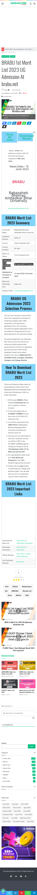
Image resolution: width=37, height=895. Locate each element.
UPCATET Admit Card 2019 (8, 691)
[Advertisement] (18, 27)
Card (26, 811)
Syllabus (5, 775)
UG (27, 595)
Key (5, 818)
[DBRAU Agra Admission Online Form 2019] (27, 665)
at (7, 591)
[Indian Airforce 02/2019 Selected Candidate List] (27, 683)
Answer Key (7, 768)
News (4, 778)
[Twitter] (9, 123)
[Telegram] (28, 123)
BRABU (15, 591)
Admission (27, 587)
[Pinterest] (19, 123)
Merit (19, 595)
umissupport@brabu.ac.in (23, 291)
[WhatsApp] (23, 123)
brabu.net (28, 591)
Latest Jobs (12, 52)
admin (6, 90)
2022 (15, 804)
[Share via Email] (4, 126)
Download (8, 814)
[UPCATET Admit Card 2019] (10, 683)
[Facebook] (4, 123)
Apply (27, 807)
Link (14, 818)
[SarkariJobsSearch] (18, 3)
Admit (6, 807)
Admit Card (6, 765)
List (10, 595)
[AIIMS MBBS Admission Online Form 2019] (10, 665)
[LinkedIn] (14, 123)
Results (12, 56)
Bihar (17, 811)
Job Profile (6, 781)
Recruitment (18, 821)
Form (28, 814)
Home (5, 52)
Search (4, 743)
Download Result (27, 137)
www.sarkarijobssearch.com (18, 208)
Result (30, 821)
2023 (16, 587)
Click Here (20, 562)
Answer (17, 807)
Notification (25, 818)
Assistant (7, 811)
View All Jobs (9, 137)
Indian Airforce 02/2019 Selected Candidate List (26, 691)
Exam (19, 814)
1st (7, 587)
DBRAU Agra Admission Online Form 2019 (26, 673)
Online (6, 821)
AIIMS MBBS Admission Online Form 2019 (9, 673)
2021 (6, 804)
